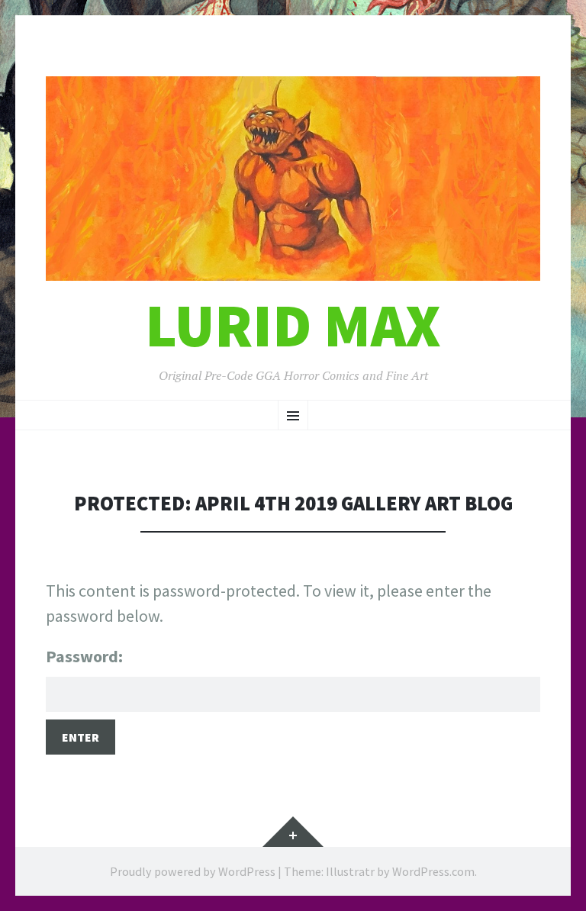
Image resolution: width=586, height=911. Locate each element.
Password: (84, 656)
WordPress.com (433, 871)
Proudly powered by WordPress (192, 871)
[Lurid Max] (293, 178)
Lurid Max (293, 325)
